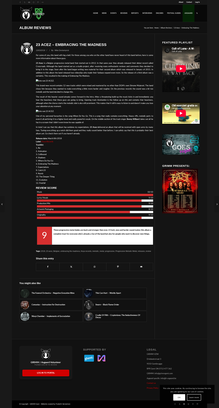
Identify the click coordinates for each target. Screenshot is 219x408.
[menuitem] (181, 2)
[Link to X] (24, 2)
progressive (110, 251)
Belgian (56, 251)
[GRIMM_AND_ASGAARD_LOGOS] (32, 13)
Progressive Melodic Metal (126, 251)
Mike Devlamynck (62, 50)
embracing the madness (70, 251)
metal (102, 251)
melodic (95, 251)
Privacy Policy (153, 388)
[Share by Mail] (141, 267)
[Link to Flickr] (42, 2)
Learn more (194, 397)
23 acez (49, 251)
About (181, 2)
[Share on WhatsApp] (94, 267)
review (148, 251)
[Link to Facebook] (20, 2)
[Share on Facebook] (47, 267)
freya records (86, 251)
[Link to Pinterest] (38, 2)
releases (141, 251)
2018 (43, 251)
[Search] (197, 13)
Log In (197, 2)
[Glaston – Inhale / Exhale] (2, 204)
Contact (189, 2)
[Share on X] (71, 267)
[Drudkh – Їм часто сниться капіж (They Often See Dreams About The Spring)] (216, 204)
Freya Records (47, 142)
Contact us (151, 383)
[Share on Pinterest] (118, 267)
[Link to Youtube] (29, 2)
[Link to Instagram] (33, 2)
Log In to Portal (46, 373)
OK (179, 397)
